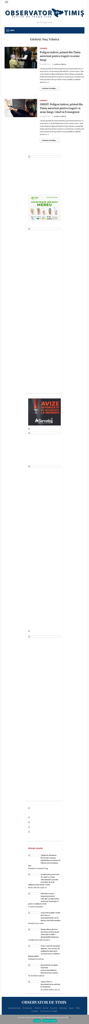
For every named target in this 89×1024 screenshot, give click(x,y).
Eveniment (43, 48)
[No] (86, 1019)
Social (45, 1008)
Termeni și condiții (48, 1011)
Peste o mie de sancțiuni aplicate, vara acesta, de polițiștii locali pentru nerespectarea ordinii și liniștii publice (44, 951)
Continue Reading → (50, 88)
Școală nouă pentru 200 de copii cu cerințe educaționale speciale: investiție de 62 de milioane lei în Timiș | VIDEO (43, 879)
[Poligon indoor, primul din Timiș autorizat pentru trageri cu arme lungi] (21, 57)
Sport (71, 1008)
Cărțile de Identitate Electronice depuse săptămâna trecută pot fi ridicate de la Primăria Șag (44, 860)
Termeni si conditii (49, 1021)
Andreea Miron (60, 64)
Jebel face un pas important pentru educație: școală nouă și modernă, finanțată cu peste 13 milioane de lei (43, 899)
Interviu (53, 1008)
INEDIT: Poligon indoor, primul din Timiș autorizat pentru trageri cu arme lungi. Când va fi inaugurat (61, 108)
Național (63, 1008)
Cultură (37, 1008)
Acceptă (37, 1021)
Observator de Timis (44, 1002)
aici (70, 1017)
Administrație (14, 1008)
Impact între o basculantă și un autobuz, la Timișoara (50, 984)
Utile (78, 1008)
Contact (34, 1011)
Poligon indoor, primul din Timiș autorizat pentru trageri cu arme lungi (60, 56)
